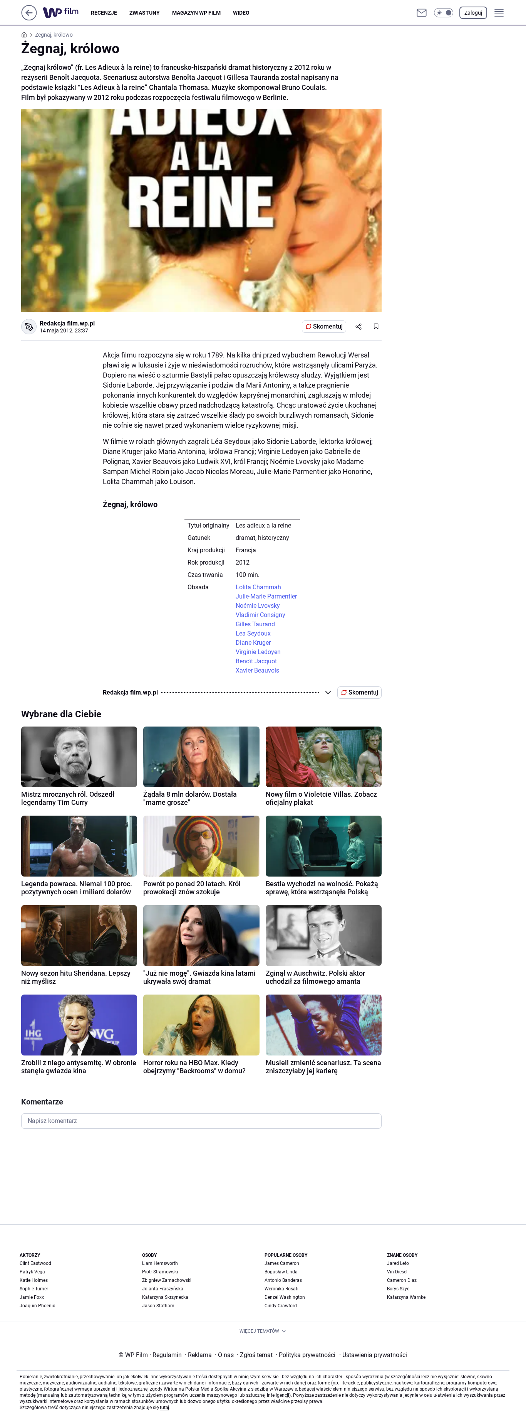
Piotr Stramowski (160, 1272)
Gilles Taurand (255, 624)
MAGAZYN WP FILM (196, 13)
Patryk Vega (32, 1272)
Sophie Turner (34, 1288)
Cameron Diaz (402, 1280)
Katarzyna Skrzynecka (165, 1297)
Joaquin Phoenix (37, 1305)
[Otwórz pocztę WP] (421, 13)
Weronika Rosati (281, 1288)
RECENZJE (104, 13)
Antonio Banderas (283, 1280)
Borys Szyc (398, 1288)
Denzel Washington (285, 1297)
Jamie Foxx (32, 1297)
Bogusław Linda (281, 1272)
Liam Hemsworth (160, 1263)
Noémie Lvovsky (258, 605)
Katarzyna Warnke (406, 1297)
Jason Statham (158, 1305)
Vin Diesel (397, 1272)
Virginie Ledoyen (258, 652)
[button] (443, 12)
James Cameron (282, 1263)
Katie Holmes (34, 1280)
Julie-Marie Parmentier (266, 596)
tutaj (164, 1407)
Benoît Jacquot (256, 661)
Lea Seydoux (253, 633)
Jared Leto (398, 1263)
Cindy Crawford (281, 1305)
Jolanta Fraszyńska (162, 1288)
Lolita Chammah (258, 587)
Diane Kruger (253, 642)
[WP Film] (67, 13)
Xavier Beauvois (257, 670)
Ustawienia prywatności (373, 1355)
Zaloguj (473, 13)
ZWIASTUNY (144, 13)
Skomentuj (328, 326)
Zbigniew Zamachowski (166, 1280)
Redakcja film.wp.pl (67, 323)
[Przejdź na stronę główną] (29, 18)
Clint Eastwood (35, 1263)
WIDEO (241, 13)
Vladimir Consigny (260, 615)
